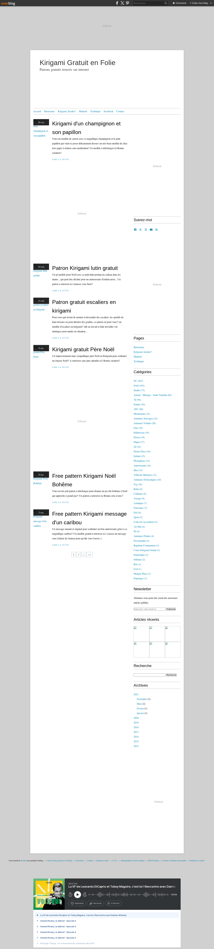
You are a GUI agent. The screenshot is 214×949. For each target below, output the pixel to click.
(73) (139, 390)
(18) (139, 437)
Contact (120, 111)
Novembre (142, 699)
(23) (146, 418)
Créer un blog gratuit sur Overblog (59, 860)
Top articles (80, 860)
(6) (137, 512)
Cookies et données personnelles (174, 860)
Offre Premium (153, 860)
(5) (138, 517)
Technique (95, 111)
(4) (139, 526)
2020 (136, 717)
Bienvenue (49, 111)
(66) (153, 395)
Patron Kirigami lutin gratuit (85, 268)
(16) (137, 446)
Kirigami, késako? (67, 111)
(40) (138, 409)
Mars (139, 703)
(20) (145, 423)
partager (97, 903)
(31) (142, 413)
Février (140, 708)
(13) (145, 474)
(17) (139, 442)
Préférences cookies (197, 860)
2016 (136, 736)
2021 (136, 694)
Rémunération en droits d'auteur (133, 860)
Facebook (108, 111)
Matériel (83, 111)
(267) (138, 380)
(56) (137, 399)
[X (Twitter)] (122, 3)
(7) (140, 503)
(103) (139, 385)
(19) (138, 427)
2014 (136, 746)
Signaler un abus (102, 860)
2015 (136, 741)
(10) (147, 479)
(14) (142, 465)
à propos (115, 903)
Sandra (23, 860)
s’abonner (79, 903)
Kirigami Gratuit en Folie (77, 63)
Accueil (37, 111)
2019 (136, 722)
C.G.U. (115, 860)
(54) (139, 404)
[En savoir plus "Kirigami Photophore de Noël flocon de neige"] (157, 634)
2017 (136, 731)
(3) (146, 545)
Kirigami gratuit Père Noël (83, 349)
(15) (139, 456)
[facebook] (117, 3)
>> (89, 554)
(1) (137, 564)
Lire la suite (60, 159)
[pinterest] (127, 3)
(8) (138, 489)
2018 (136, 727)
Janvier (140, 713)
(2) (139, 559)
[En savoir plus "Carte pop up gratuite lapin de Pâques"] (157, 649)
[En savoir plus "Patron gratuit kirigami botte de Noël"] (141, 634)
